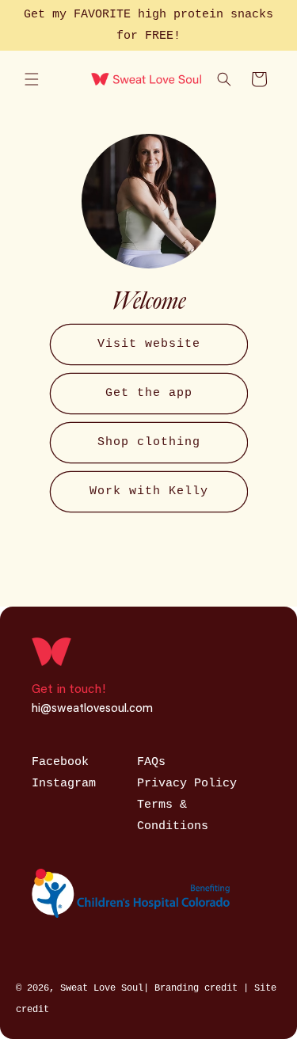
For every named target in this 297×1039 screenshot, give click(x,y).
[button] (31, 79)
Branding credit (198, 988)
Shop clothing (148, 442)
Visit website (148, 344)
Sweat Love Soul (101, 988)
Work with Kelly (148, 491)
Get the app (148, 393)
